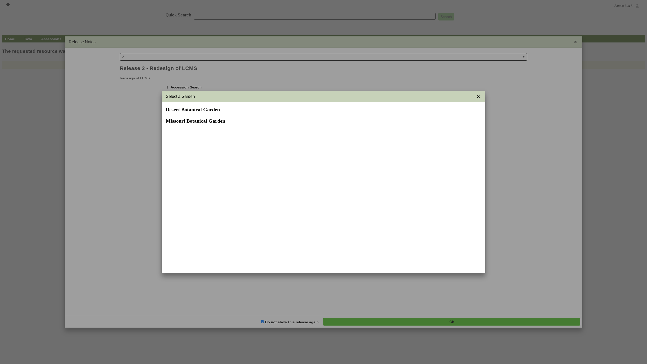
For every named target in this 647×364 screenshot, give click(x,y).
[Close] (478, 96)
